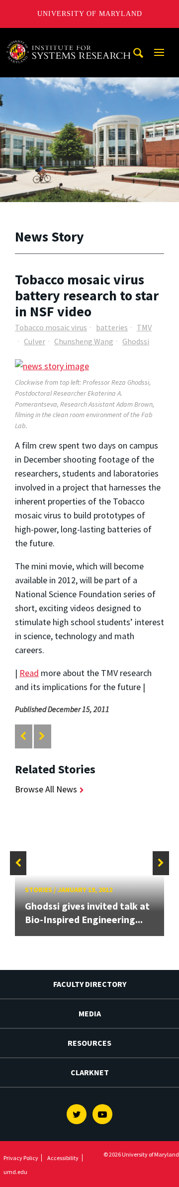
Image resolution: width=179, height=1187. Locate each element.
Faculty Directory (89, 984)
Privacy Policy (20, 1158)
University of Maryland (89, 13)
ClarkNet (90, 1072)
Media (90, 1013)
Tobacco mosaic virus (51, 327)
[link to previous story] (23, 736)
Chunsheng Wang (83, 341)
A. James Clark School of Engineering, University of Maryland (71, 37)
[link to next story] (42, 736)
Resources (89, 1043)
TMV (144, 327)
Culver (34, 341)
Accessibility (63, 1158)
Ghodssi (135, 341)
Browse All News (46, 789)
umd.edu (15, 1172)
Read (29, 673)
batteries (112, 327)
